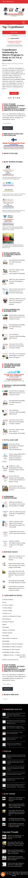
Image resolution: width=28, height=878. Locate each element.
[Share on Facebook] (13, 97)
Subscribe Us (7, 128)
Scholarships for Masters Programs (12, 646)
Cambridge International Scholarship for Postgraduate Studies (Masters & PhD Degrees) (15, 762)
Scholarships (7, 63)
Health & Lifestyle (7, 633)
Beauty (4, 602)
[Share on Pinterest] (17, 97)
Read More (14, 93)
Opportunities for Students (9, 638)
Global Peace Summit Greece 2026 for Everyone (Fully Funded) (17, 557)
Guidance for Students (8, 630)
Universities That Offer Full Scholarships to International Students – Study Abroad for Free (17, 813)
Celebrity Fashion (7, 608)
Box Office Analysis (7, 605)
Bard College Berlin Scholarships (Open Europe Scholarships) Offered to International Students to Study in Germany (13, 246)
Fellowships (5, 627)
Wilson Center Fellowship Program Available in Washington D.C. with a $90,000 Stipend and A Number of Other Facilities (12, 228)
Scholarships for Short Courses (11, 652)
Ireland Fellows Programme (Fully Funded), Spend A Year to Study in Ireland (16, 588)
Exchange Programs (8, 621)
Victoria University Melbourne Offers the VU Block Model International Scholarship (15, 864)
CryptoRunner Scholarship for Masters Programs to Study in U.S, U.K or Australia (12, 54)
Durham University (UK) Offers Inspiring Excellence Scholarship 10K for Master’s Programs (15, 768)
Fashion (4, 624)
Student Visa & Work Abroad (10, 659)
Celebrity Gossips (7, 610)
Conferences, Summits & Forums (11, 616)
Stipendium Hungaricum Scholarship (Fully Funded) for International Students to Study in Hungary (16, 756)
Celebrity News (6, 613)
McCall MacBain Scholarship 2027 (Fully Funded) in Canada (17, 819)
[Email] (19, 97)
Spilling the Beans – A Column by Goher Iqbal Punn (14, 656)
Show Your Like (11, 153)
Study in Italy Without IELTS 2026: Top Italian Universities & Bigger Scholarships (17, 565)
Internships (5, 635)
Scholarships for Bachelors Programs (12, 644)
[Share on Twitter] (15, 97)
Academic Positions (7, 599)
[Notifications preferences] (3, 874)
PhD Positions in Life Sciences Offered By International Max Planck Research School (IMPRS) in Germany (16, 722)
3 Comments (14, 35)
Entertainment (6, 619)
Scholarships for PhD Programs (11, 649)
